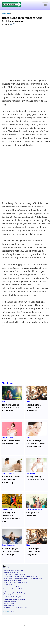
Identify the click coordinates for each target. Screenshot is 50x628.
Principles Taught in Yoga (11, 586)
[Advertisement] (25, 52)
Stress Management (8, 545)
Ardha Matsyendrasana (24, 593)
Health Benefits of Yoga (10, 574)
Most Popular (8, 383)
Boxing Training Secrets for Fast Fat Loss (35, 479)
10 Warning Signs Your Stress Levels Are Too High (10, 551)
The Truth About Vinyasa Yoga (13, 570)
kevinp (7, 24)
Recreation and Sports (34, 509)
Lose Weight (30, 473)
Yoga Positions (8, 580)
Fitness (28, 401)
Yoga (3, 401)
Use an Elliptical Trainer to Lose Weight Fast (33, 408)
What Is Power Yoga (9, 578)
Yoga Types (7, 607)
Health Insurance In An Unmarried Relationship (11, 479)
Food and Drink (7, 437)
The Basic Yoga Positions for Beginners (15, 582)
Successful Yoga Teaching (11, 595)
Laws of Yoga (7, 584)
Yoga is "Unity (7, 568)
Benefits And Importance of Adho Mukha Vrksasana (22, 19)
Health (28, 437)
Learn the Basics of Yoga (11, 572)
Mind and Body (24, 574)
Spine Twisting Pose (9, 593)
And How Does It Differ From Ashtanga (29, 578)
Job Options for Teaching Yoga (13, 597)
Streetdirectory (21, 625)
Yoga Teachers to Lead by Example (14, 599)
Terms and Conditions (31, 625)
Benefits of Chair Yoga (10, 603)
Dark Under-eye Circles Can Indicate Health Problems (35, 444)
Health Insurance (8, 473)
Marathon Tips (7, 509)
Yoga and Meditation (9, 591)
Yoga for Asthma (8, 605)
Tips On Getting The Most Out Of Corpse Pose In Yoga (20, 576)
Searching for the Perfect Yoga (12, 588)
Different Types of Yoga (19, 607)
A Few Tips (17, 580)
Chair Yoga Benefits (9, 601)
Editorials (6, 14)
